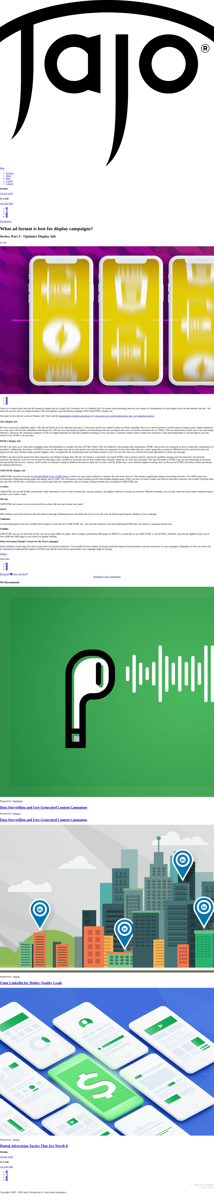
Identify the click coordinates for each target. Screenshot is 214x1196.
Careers (9, 181)
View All (16, 574)
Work (8, 176)
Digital (3, 554)
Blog (2, 168)
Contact (9, 184)
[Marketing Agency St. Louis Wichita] (107, 165)
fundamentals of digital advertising (74, 416)
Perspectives (5, 221)
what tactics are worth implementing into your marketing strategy (124, 416)
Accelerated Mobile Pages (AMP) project (50, 476)
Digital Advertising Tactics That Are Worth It (34, 1146)
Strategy (17, 813)
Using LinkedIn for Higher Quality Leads (31, 983)
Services (10, 173)
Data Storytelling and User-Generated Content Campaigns (43, 807)
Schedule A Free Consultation (107, 577)
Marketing (18, 801)
